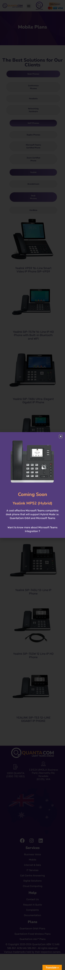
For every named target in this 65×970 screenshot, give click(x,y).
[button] (60, 436)
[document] (32, 485)
